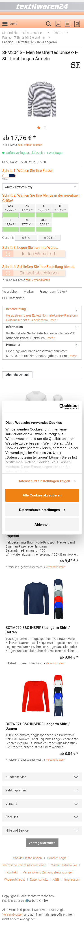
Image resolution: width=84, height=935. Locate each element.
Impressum (72, 879)
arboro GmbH (38, 900)
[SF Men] (76, 66)
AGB (56, 879)
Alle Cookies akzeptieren (42, 495)
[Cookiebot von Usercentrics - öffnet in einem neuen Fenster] (60, 407)
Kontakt (12, 872)
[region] (42, 102)
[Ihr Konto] (58, 24)
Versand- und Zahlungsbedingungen (48, 872)
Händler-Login (57, 858)
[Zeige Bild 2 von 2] (45, 127)
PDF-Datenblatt (13, 298)
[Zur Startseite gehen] (42, 7)
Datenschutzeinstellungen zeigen (43, 481)
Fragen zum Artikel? (53, 291)
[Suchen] (77, 31)
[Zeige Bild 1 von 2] (38, 127)
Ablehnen (42, 524)
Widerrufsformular (64, 865)
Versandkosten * (55, 567)
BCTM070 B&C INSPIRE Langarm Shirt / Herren (38, 630)
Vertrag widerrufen (42, 843)
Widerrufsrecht (14, 879)
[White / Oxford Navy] (9, 175)
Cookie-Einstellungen (27, 858)
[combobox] (37, 31)
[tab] (42, 315)
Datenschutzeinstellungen (39, 510)
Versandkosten (12, 914)
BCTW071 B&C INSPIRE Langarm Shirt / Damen (38, 726)
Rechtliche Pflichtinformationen (24, 865)
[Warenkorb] (77, 24)
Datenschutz (39, 879)
